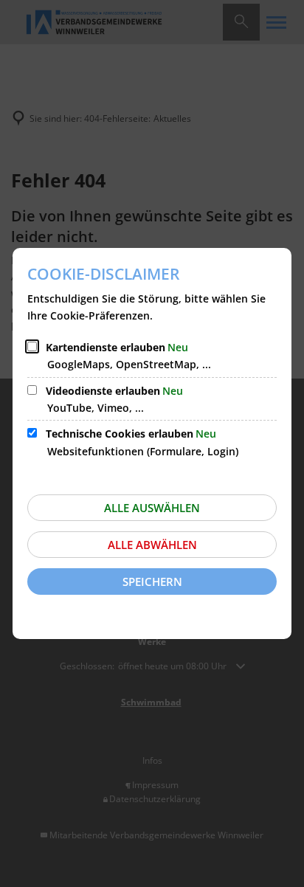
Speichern (152, 581)
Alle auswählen (152, 507)
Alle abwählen (152, 544)
